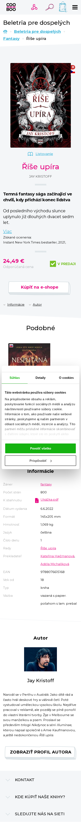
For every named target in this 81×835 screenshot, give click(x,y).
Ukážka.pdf (49, 499)
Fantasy (11, 38)
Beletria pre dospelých (37, 31)
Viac (7, 231)
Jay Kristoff (40, 176)
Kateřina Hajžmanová (57, 556)
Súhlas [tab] (15, 377)
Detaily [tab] (41, 377)
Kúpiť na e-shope (39, 287)
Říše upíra (48, 548)
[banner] (11, 7)
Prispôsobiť (38, 460)
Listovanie (44, 154)
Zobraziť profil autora (40, 752)
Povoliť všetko (40, 448)
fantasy (46, 484)
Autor (37, 304)
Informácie (16, 304)
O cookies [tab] (66, 377)
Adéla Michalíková (54, 564)
